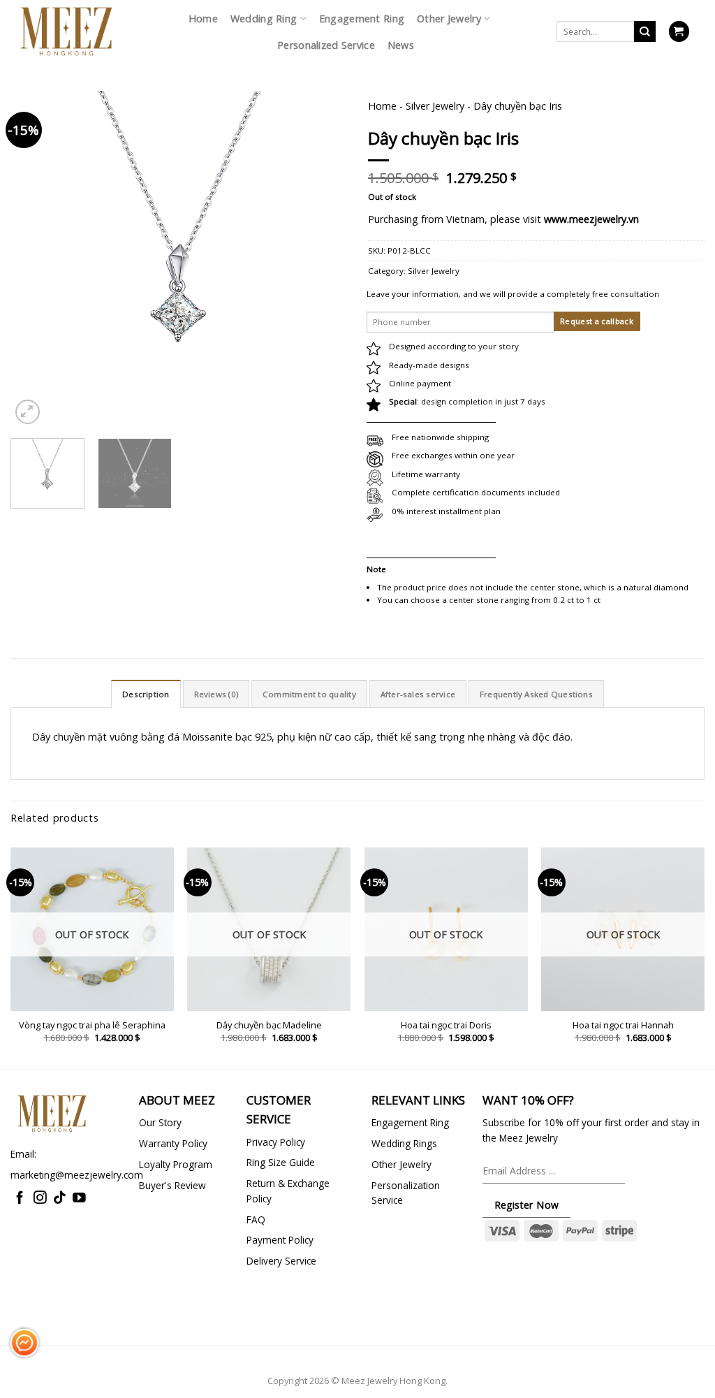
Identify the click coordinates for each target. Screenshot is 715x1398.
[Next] (322, 215)
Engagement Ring (361, 18)
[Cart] (679, 31)
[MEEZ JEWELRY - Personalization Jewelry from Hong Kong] (66, 31)
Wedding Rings (404, 1143)
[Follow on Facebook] (20, 1198)
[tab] (146, 694)
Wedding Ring (263, 18)
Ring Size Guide (280, 1162)
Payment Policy (280, 1239)
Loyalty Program (175, 1164)
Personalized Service (326, 45)
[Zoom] (27, 412)
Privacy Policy (275, 1142)
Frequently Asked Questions (536, 694)
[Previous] (34, 215)
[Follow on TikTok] (59, 1198)
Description (146, 694)
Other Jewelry (449, 18)
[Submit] (645, 32)
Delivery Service (281, 1260)
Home (203, 18)
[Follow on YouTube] (79, 1198)
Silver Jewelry (435, 105)
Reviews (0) (216, 694)
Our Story (160, 1122)
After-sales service (418, 694)
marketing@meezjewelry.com (76, 1174)
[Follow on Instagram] (40, 1198)
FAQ (255, 1219)
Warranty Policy (173, 1143)
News (401, 45)
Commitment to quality (309, 694)
